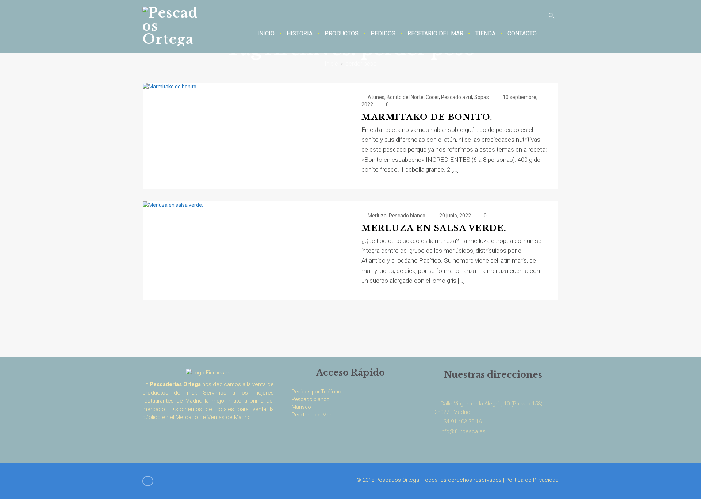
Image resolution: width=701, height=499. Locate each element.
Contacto (522, 33)
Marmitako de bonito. (427, 117)
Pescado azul (456, 97)
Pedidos (383, 33)
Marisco (301, 407)
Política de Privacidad (532, 480)
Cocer (432, 97)
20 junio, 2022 (455, 215)
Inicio (266, 33)
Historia (300, 33)
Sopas (481, 97)
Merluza (377, 215)
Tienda (485, 33)
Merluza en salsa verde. (434, 228)
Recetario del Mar (435, 33)
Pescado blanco (407, 215)
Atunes (376, 97)
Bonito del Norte (405, 97)
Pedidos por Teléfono (316, 392)
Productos (342, 33)
